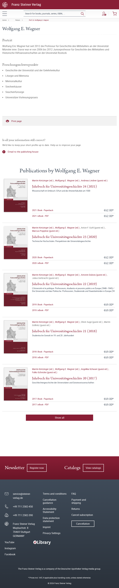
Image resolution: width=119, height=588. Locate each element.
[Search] (82, 14)
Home (4, 20)
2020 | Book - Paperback (42, 257)
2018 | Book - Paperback (42, 351)
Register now (37, 468)
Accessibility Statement (49, 510)
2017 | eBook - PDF (40, 404)
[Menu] (4, 13)
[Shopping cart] (114, 13)
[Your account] (104, 13)
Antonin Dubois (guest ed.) (94, 274)
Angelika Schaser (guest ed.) (95, 369)
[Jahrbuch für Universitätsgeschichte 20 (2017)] (15, 386)
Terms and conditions (54, 493)
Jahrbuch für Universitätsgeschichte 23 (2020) (64, 237)
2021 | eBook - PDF (40, 216)
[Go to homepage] (21, 4)
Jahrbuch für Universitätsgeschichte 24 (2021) (64, 186)
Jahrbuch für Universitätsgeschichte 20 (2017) (64, 378)
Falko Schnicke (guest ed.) (44, 372)
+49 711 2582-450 (23, 506)
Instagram (10, 548)
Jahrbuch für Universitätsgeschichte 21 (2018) (64, 331)
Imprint (47, 527)
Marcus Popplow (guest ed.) (45, 230)
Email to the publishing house (23, 151)
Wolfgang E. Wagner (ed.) (67, 180)
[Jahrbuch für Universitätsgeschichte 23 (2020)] (15, 245)
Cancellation (83, 523)
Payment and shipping (78, 501)
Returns (75, 509)
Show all (59, 417)
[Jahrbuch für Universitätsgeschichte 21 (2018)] (15, 339)
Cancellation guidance (49, 501)
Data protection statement (51, 519)
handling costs (64, 577)
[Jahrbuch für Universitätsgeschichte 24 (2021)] (15, 198)
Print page (16, 121)
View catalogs (93, 468)
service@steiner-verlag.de (22, 496)
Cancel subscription (82, 515)
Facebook (10, 554)
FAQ (73, 493)
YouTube (9, 542)
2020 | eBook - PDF (40, 263)
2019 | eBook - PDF (40, 310)
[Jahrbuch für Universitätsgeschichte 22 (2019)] (15, 292)
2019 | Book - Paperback (42, 304)
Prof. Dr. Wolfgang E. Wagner (39, 20)
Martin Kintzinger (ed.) (43, 180)
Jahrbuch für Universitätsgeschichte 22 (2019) (64, 284)
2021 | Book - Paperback (42, 210)
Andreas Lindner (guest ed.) (94, 180)
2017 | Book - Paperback (42, 398)
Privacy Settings (51, 533)
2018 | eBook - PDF (40, 357)
